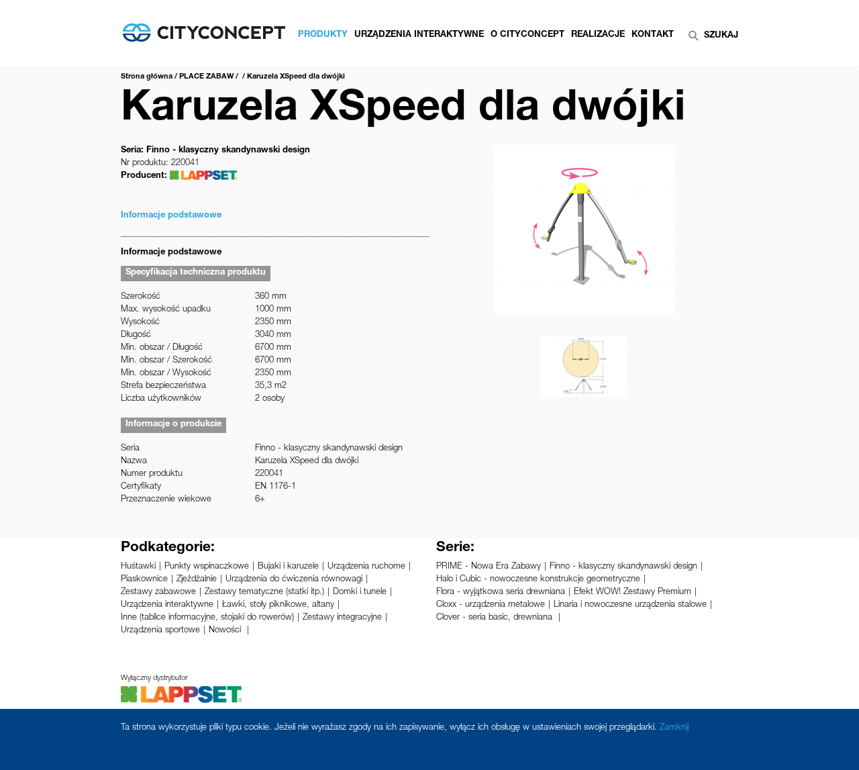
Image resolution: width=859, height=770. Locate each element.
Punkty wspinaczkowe (206, 567)
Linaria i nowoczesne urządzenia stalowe (630, 605)
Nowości (226, 630)
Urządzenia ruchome (366, 567)
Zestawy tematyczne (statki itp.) (264, 592)
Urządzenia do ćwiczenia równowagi (293, 579)
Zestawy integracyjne (342, 618)
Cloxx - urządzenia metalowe (490, 605)
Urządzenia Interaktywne (419, 35)
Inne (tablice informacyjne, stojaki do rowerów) (207, 618)
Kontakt (652, 35)
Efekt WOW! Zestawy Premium (632, 592)
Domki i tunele (360, 592)
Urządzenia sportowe (160, 630)
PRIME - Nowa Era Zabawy (488, 567)
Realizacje (598, 35)
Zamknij (674, 728)
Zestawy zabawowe (158, 592)
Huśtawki (138, 567)
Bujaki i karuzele (288, 567)
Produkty (323, 35)
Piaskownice (144, 579)
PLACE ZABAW (206, 77)
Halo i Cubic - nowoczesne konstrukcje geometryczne (538, 579)
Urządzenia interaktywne (167, 605)
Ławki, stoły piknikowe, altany (278, 605)
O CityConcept (527, 35)
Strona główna (146, 77)
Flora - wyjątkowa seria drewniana (500, 592)
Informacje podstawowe (171, 215)
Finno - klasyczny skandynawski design (623, 567)
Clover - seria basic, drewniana (495, 618)
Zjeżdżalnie (196, 579)
